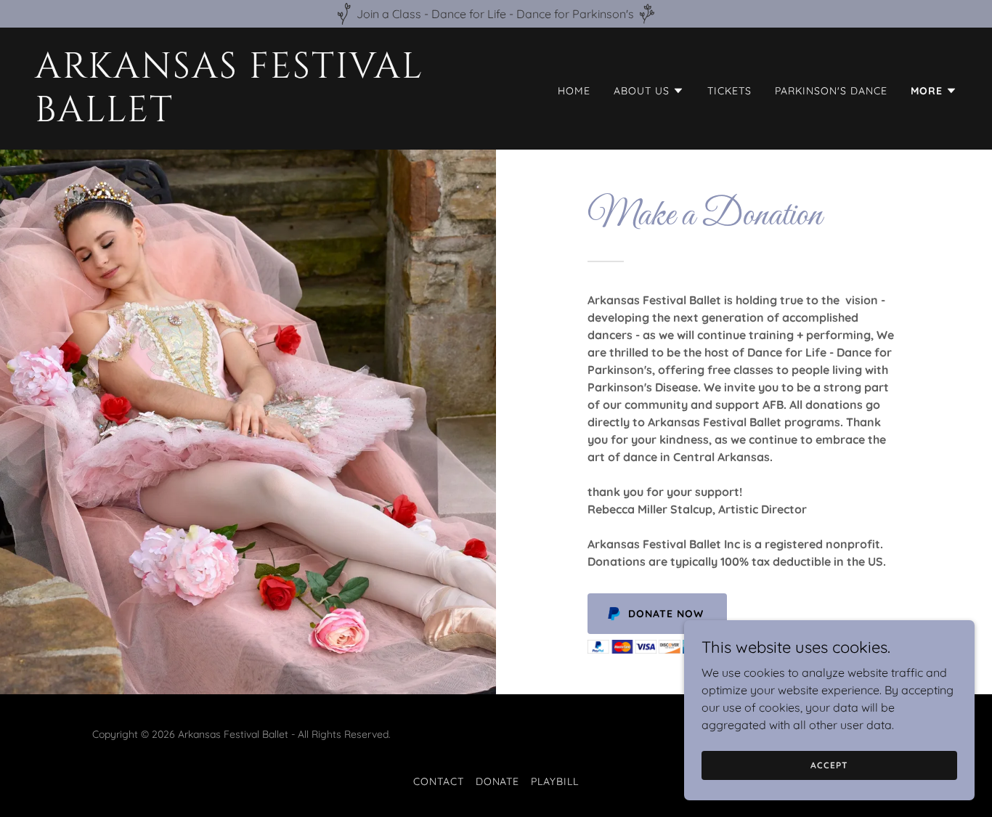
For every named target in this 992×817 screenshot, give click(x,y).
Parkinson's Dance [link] (831, 90)
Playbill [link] (555, 781)
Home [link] (574, 90)
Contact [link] (438, 781)
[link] (259, 117)
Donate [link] (498, 781)
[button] (649, 90)
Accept (828, 765)
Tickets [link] (729, 90)
